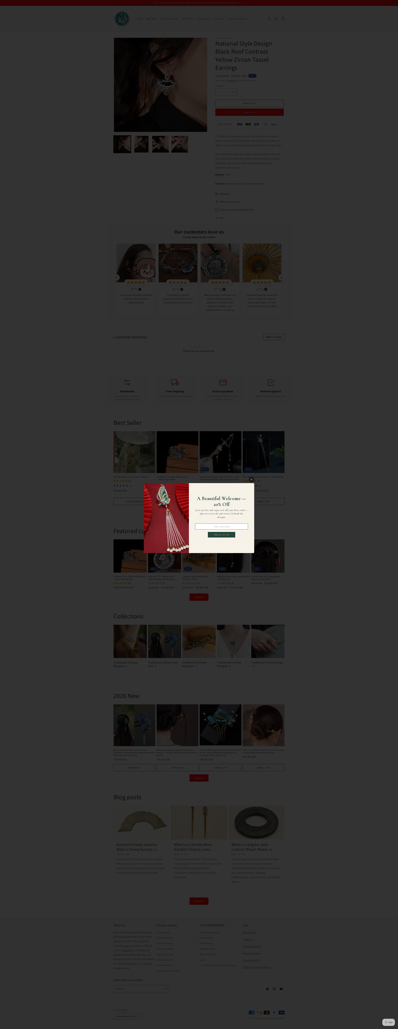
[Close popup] (251, 479)
